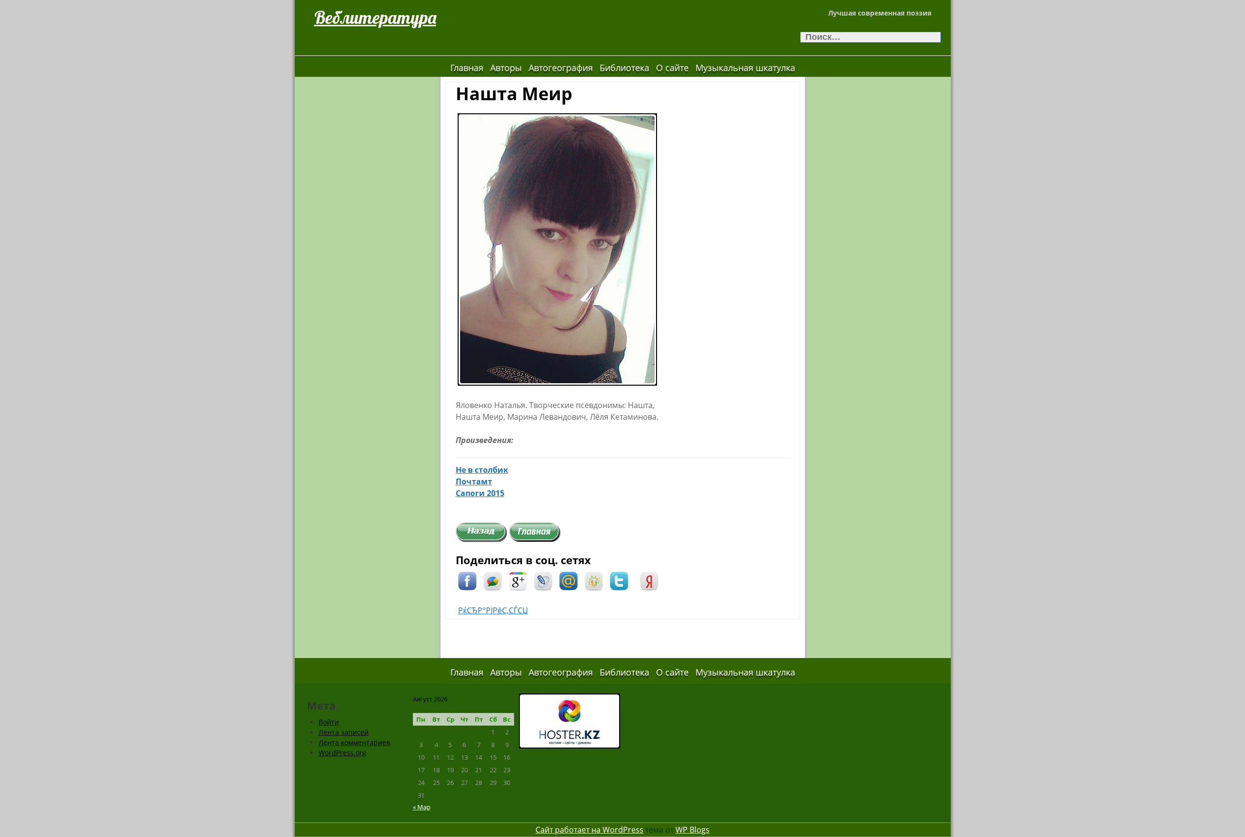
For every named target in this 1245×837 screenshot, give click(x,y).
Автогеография (561, 67)
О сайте (672, 67)
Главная (466, 67)
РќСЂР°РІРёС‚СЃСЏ (493, 610)
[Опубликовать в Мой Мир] (568, 580)
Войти (329, 722)
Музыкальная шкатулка (745, 67)
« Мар (421, 806)
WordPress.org (342, 752)
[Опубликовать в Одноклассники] (594, 580)
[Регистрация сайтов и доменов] (569, 720)
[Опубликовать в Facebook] (467, 580)
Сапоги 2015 (480, 493)
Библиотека (624, 67)
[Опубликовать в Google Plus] (518, 580)
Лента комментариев (354, 742)
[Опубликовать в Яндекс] (649, 580)
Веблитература (375, 17)
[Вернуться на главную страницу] (535, 531)
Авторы (506, 67)
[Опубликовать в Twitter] (619, 580)
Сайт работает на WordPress (589, 829)
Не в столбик (482, 469)
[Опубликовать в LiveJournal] (543, 580)
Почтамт (474, 481)
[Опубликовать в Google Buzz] (492, 580)
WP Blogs (693, 829)
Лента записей (344, 732)
